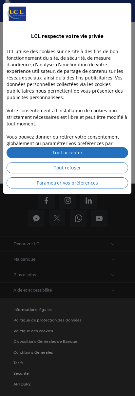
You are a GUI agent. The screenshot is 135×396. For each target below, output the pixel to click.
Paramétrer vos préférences (67, 183)
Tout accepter (67, 152)
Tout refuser (67, 168)
